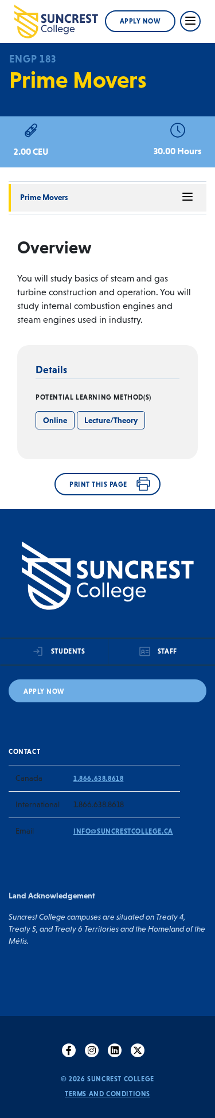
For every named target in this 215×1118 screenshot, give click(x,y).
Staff (167, 651)
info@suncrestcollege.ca (123, 831)
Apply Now (140, 21)
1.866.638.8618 (98, 779)
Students (68, 651)
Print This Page (98, 484)
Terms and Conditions (107, 1094)
